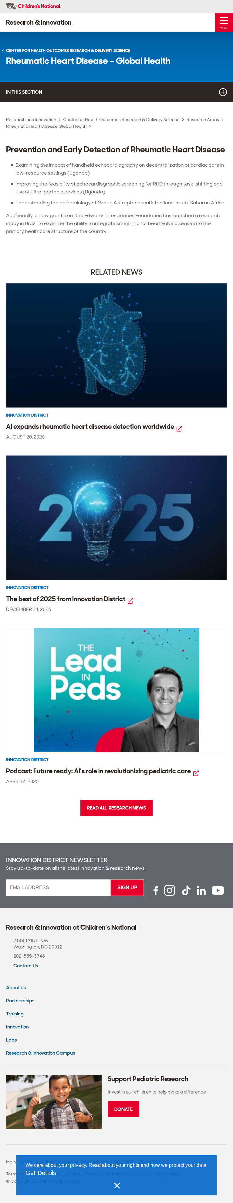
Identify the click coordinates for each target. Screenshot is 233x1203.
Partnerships (20, 1000)
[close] (116, 1185)
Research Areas (203, 119)
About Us (16, 987)
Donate (123, 1109)
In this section (24, 92)
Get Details (40, 1173)
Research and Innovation (31, 119)
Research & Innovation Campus (40, 1053)
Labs (11, 1040)
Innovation (17, 1027)
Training (15, 1014)
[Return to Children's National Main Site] (33, 7)
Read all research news (116, 808)
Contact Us (25, 965)
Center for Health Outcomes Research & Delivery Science (121, 119)
